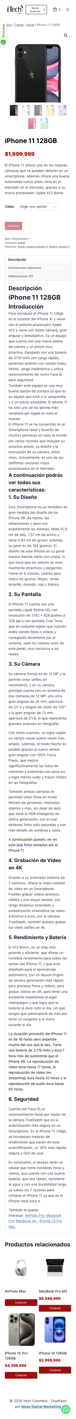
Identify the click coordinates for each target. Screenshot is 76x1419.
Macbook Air (26, 1221)
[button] (66, 35)
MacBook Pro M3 (53, 1291)
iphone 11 (64, 246)
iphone (53, 246)
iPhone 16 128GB (53, 1353)
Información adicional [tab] (24, 268)
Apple (21, 242)
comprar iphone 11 (37, 246)
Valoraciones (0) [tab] (20, 276)
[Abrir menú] (67, 9)
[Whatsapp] (65, 1409)
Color (9, 207)
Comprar (13, 226)
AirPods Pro (34, 1215)
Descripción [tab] (17, 260)
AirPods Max (15, 1291)
